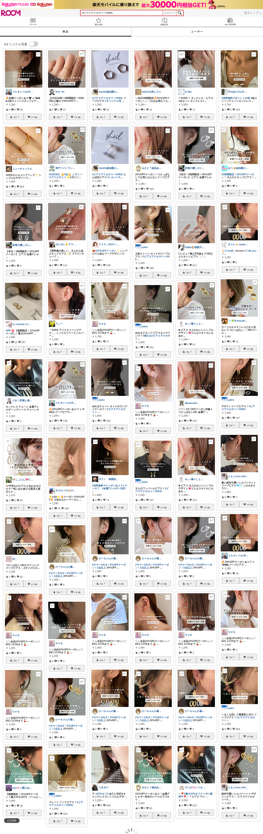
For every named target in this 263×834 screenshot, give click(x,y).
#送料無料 (97, 485)
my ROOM (230, 22)
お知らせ (164, 22)
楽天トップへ (252, 12)
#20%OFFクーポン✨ (107, 250)
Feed (33, 22)
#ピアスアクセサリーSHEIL (66, 804)
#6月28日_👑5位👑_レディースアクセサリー (65, 176)
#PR (8, 330)
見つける (99, 22)
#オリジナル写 (113, 101)
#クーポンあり (112, 485)
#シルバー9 (113, 177)
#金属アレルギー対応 (114, 488)
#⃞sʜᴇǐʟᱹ (229, 250)
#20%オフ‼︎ (102, 793)
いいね (34, 117)
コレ (15, 117)
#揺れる (147, 335)
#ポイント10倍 (241, 98)
